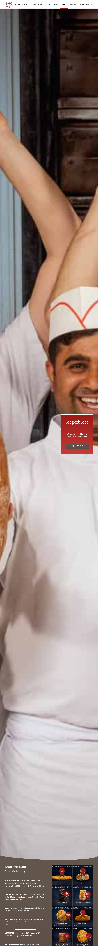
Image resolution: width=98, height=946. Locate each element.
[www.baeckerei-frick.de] (9, 4)
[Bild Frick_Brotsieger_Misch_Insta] (82, 916)
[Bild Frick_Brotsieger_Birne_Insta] (62, 895)
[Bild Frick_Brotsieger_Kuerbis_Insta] (62, 916)
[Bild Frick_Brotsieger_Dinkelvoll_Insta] (82, 895)
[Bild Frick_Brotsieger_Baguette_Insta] (62, 875)
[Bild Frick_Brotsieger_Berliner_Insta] (82, 875)
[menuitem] (22, 4)
